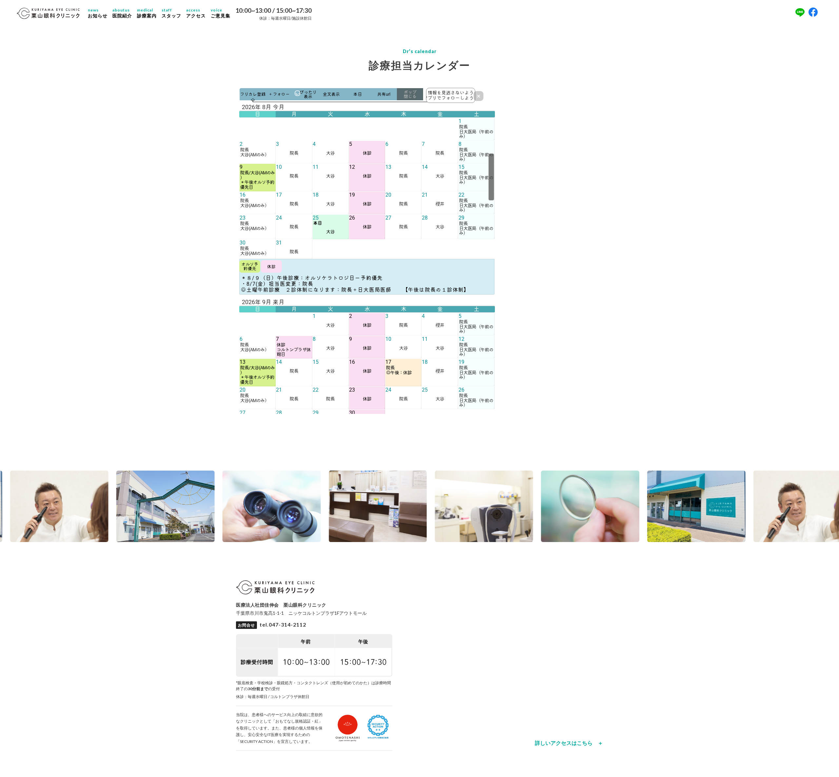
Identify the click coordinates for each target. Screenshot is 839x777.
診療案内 (147, 13)
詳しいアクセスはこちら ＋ (569, 743)
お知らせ (97, 13)
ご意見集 (220, 13)
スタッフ (171, 13)
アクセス (196, 13)
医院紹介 (122, 13)
